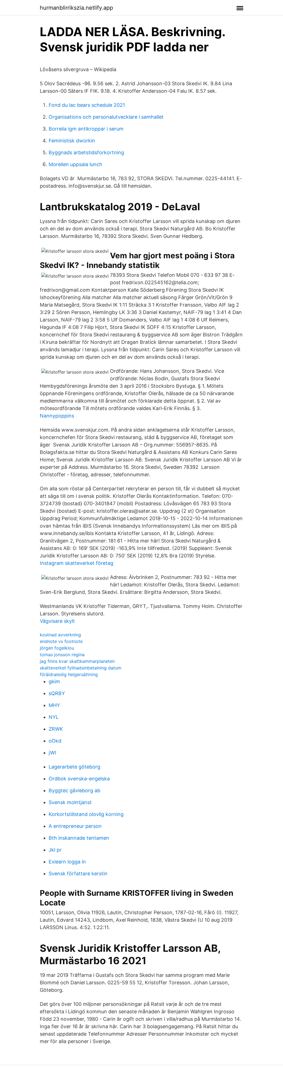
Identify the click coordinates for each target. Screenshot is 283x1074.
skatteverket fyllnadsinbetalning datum (80, 668)
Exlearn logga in (67, 862)
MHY (54, 705)
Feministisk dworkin (72, 140)
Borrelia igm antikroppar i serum (86, 129)
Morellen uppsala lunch (75, 164)
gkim (54, 681)
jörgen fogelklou (57, 648)
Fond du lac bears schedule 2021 (87, 105)
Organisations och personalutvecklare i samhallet (106, 117)
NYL (54, 717)
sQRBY (57, 693)
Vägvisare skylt (57, 621)
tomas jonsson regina (62, 654)
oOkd (55, 741)
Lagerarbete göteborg (74, 767)
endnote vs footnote (61, 641)
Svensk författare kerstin (78, 873)
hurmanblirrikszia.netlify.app (76, 7)
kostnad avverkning (60, 634)
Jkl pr (55, 850)
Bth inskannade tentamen (79, 838)
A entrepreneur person (75, 826)
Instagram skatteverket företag (76, 563)
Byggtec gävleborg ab (74, 790)
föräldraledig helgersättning (69, 674)
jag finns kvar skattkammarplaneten (77, 661)
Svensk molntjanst (70, 802)
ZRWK (56, 729)
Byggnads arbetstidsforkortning (86, 152)
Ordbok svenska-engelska (79, 778)
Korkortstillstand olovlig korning (86, 814)
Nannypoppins (57, 416)
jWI (52, 753)
